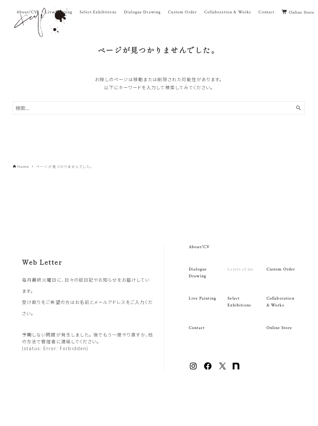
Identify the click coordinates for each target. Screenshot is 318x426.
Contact (197, 328)
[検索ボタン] (298, 107)
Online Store (279, 328)
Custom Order (281, 269)
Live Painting (202, 298)
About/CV (199, 247)
